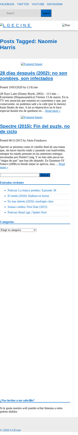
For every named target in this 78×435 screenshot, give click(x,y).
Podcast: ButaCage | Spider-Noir (27, 212)
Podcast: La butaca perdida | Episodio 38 (32, 190)
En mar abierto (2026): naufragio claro (30, 201)
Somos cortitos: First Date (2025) (27, 206)
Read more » (53, 110)
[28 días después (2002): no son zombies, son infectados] (35, 64)
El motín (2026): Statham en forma (28, 195)
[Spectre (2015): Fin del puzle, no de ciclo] (35, 117)
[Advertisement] (28, 255)
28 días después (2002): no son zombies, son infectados (33, 75)
